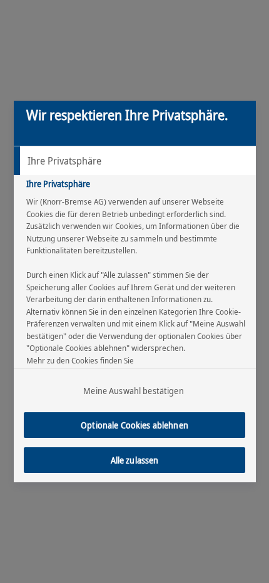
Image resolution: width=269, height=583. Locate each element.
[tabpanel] (136, 294)
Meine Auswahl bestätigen (133, 391)
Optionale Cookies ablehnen (134, 425)
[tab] (135, 160)
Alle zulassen (135, 460)
